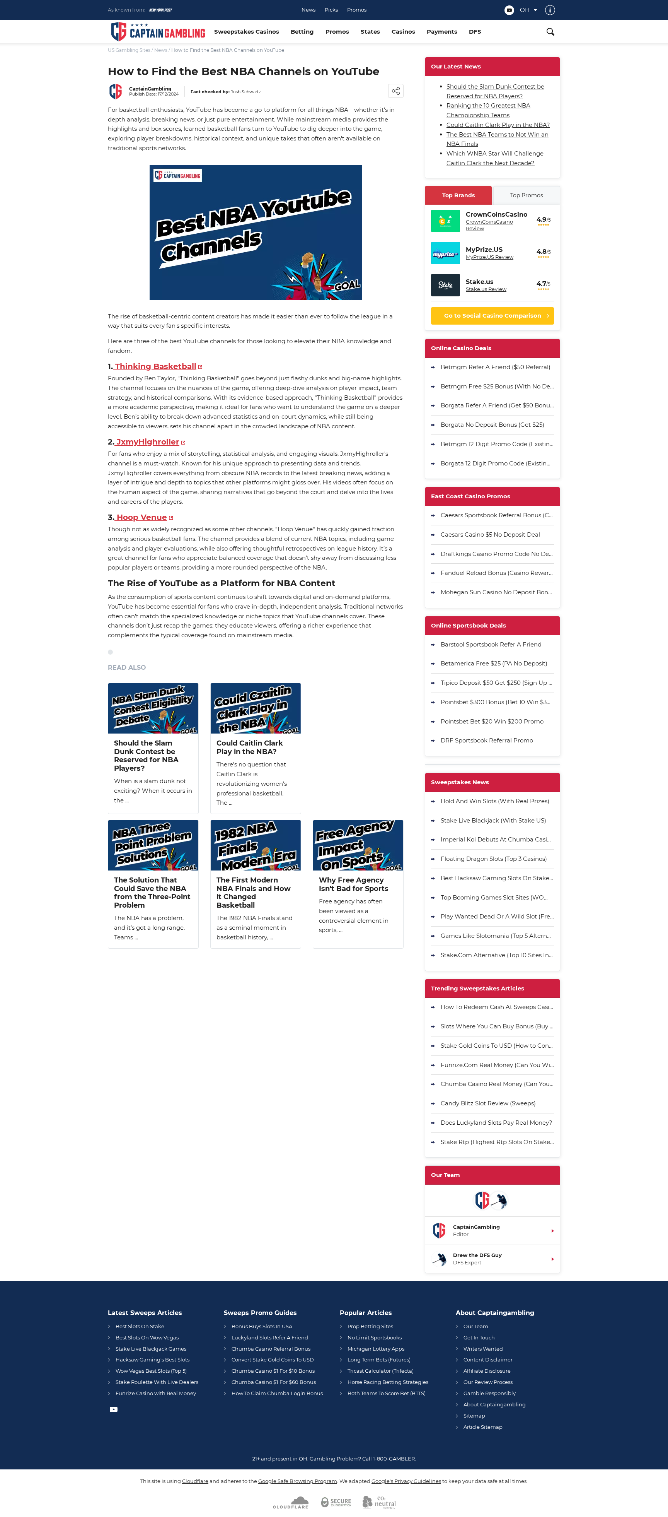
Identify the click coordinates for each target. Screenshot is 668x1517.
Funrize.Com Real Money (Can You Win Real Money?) (497, 1065)
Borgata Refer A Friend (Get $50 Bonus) (497, 405)
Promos (356, 10)
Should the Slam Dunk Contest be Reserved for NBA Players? (146, 756)
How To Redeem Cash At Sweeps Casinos (497, 1007)
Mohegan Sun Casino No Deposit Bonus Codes (497, 592)
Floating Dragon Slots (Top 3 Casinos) (494, 858)
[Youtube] (509, 10)
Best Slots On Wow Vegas (147, 1337)
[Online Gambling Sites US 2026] (158, 31)
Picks (331, 10)
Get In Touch (479, 1337)
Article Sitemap (483, 1427)
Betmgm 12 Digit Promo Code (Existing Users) (497, 444)
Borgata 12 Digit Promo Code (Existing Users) (497, 463)
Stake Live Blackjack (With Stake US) (493, 820)
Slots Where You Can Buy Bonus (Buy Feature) (497, 1026)
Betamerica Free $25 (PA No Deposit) (494, 663)
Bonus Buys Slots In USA (262, 1326)
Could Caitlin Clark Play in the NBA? (249, 747)
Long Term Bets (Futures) (379, 1359)
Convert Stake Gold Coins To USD (273, 1359)
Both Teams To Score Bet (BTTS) (387, 1393)
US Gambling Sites (129, 50)
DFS (475, 31)
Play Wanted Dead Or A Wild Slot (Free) (497, 916)
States (370, 31)
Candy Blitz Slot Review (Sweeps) (488, 1103)
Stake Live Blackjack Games (151, 1349)
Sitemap (474, 1416)
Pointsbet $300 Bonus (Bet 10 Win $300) (497, 702)
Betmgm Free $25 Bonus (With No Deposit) (497, 386)
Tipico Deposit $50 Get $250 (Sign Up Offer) (497, 682)
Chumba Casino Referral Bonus (271, 1349)
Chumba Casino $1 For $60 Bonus (274, 1382)
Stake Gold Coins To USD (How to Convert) (497, 1045)
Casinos (403, 31)
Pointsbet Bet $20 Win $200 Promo (492, 721)
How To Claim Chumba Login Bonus (277, 1393)
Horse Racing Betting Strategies (388, 1382)
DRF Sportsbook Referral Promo (487, 740)
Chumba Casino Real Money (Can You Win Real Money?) (497, 1084)
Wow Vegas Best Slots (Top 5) (151, 1371)
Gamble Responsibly (490, 1393)
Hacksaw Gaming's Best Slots (152, 1359)
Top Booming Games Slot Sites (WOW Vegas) (497, 897)
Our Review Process (488, 1382)
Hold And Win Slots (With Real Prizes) (495, 801)
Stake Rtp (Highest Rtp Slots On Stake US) (497, 1142)
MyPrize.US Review (489, 257)
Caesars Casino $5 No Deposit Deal (490, 534)
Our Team (476, 1326)
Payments (442, 31)
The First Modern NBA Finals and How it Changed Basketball (253, 893)
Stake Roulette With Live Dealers (157, 1382)
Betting (302, 31)
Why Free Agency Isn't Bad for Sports (354, 884)
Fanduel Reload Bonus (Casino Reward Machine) (497, 572)
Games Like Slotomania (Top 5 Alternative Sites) (497, 935)
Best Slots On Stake (140, 1326)
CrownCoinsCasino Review (489, 225)
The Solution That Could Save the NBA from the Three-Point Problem (152, 893)
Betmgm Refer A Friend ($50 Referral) (495, 367)
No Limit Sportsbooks (375, 1337)
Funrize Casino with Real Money (156, 1393)
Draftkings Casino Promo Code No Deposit (497, 554)
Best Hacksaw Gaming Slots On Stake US (497, 878)
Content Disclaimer (488, 1359)
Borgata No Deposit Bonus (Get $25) (492, 424)
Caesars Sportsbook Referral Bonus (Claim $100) (497, 515)
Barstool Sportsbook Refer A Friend (491, 644)
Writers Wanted (483, 1349)
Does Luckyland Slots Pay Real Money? (496, 1122)
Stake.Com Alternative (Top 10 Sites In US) (497, 955)
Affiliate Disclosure (487, 1371)
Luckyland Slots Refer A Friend (270, 1337)
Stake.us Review (486, 289)
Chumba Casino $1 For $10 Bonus (273, 1371)
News (308, 10)
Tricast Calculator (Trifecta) (381, 1371)
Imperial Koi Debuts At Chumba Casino (497, 839)
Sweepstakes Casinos (246, 31)
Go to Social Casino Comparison (492, 315)
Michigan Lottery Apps (376, 1349)
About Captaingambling (495, 1404)
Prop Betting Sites (370, 1326)
